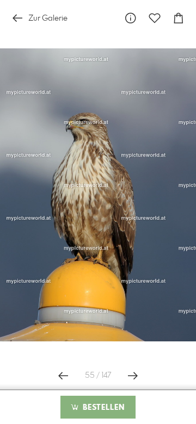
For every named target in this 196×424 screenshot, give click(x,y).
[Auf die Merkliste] (154, 18)
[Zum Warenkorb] (178, 18)
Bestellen (102, 407)
